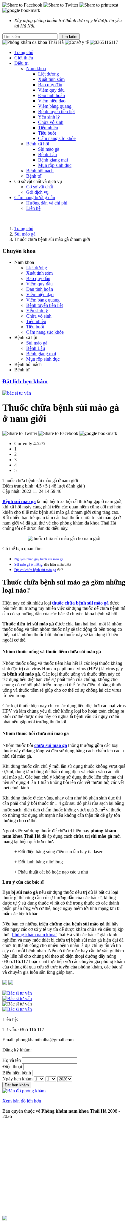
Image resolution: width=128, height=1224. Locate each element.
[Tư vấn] (64, 998)
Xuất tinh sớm (51, 79)
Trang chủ (23, 52)
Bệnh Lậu (47, 154)
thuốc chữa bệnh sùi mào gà (80, 602)
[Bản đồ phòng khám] (64, 1009)
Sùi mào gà (48, 149)
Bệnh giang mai (53, 159)
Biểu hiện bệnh (16, 1072)
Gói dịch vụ (37, 192)
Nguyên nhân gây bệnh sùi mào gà (38, 559)
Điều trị (21, 63)
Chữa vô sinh (50, 122)
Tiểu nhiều (48, 127)
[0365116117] (64, 993)
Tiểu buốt (47, 133)
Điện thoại (12, 1066)
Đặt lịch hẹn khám (25, 381)
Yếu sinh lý (49, 116)
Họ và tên (11, 1060)
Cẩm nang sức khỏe (57, 138)
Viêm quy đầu (51, 90)
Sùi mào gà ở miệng (28, 564)
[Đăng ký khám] (64, 1004)
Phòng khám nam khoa (34, 934)
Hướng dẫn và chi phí (46, 202)
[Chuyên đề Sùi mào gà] (64, 218)
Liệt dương (48, 73)
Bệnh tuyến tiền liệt (56, 111)
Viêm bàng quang (54, 106)
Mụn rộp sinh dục (54, 165)
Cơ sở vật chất (39, 186)
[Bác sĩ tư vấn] (16, 393)
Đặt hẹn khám (17, 1085)
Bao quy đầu (50, 84)
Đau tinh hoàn (51, 95)
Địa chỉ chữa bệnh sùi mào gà (35, 570)
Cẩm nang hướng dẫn (34, 197)
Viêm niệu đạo (51, 100)
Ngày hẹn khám (17, 1078)
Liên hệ (33, 208)
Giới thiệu (23, 57)
